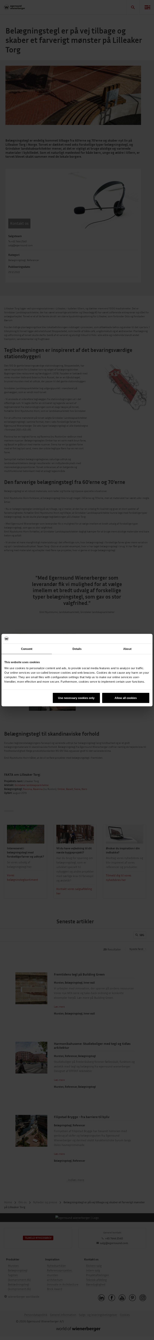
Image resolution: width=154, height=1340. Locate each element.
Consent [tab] (26, 648)
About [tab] (127, 648)
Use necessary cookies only (76, 697)
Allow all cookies (126, 697)
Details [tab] (77, 648)
